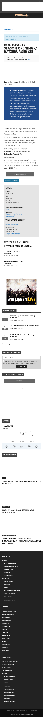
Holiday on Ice (7, 671)
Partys (4, 674)
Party (30, 59)
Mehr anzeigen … (7, 344)
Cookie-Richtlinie (22, 711)
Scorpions (8, 597)
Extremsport (6, 626)
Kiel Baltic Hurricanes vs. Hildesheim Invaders (25, 325)
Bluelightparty (9, 677)
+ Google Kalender (11, 180)
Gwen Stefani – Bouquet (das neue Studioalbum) (18, 511)
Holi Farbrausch (10, 563)
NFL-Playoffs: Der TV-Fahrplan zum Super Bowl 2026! (21, 482)
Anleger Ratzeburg (12, 224)
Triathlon (6, 644)
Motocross (6, 638)
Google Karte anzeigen (13, 233)
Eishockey (5, 623)
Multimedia (6, 506)
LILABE (6, 683)
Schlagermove (9, 692)
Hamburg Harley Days (10, 662)
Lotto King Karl (10, 594)
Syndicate (7, 572)
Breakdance (6, 620)
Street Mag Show (8, 665)
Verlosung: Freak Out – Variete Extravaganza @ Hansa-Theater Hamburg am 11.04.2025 (21, 541)
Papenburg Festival (11, 566)
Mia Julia (7, 686)
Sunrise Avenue (9, 600)
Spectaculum (8, 569)
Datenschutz (10, 711)
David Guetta (9, 582)
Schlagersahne (9, 695)
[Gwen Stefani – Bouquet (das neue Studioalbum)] (21, 498)
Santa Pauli (6, 668)
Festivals (5, 560)
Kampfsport (6, 635)
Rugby (4, 641)
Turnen (5, 647)
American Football (9, 611)
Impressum (33, 711)
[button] (3, 15)
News (4, 478)
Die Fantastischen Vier (12, 591)
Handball (5, 632)
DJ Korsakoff (9, 576)
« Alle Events (8, 29)
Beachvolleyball (8, 614)
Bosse (6, 588)
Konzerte (5, 579)
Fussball (5, 629)
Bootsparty (8, 680)
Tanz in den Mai (9, 701)
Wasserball (6, 650)
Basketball (6, 617)
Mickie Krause (9, 689)
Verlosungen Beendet (9, 535)
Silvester (7, 698)
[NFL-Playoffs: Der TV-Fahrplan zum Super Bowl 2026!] (21, 469)
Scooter (7, 585)
